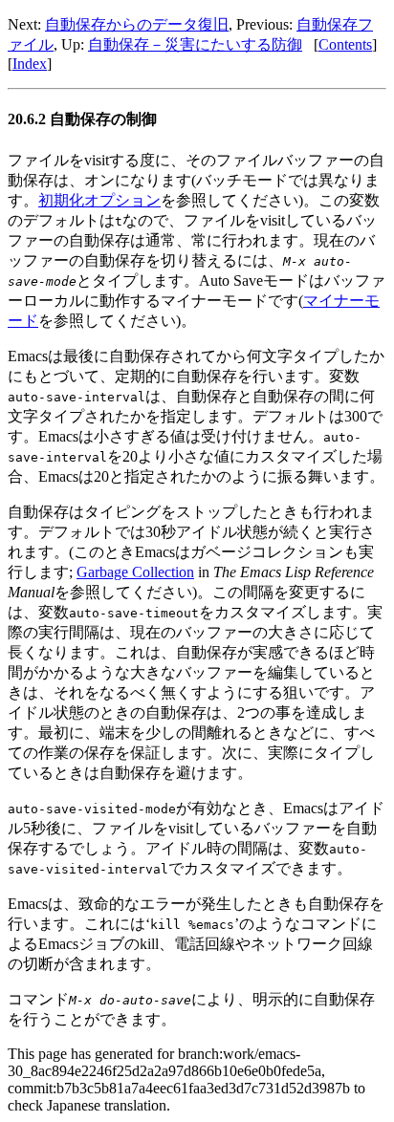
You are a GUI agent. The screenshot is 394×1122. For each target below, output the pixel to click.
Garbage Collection (135, 572)
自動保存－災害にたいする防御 (195, 44)
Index (29, 63)
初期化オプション (99, 200)
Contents (345, 44)
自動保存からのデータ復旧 (137, 24)
